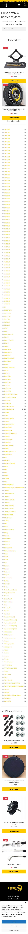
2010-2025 (7, 244)
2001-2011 (7, 150)
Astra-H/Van (7, 313)
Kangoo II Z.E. (8, 517)
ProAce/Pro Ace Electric (10, 590)
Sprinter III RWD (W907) (10, 629)
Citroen (6, 364)
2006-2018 (7, 202)
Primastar (7, 584)
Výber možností (14, 118)
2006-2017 (7, 198)
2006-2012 (7, 192)
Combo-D (6, 373)
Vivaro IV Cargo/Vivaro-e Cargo (12, 695)
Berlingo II (7, 325)
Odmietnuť (14, 926)
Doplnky (6, 412)
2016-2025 (7, 289)
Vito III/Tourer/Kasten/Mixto (12, 683)
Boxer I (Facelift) (8, 334)
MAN (5, 523)
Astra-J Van (7, 316)
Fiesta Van (7, 460)
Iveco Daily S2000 (8, 484)
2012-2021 (7, 259)
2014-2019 (7, 274)
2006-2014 (7, 196)
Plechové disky (8, 578)
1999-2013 (7, 141)
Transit (6, 659)
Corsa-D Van (7, 379)
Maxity (6, 532)
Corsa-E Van (7, 382)
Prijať (14, 921)
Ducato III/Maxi (8, 439)
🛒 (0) (25, 5)
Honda (6, 475)
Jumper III (7, 502)
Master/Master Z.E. (9, 529)
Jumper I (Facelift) (9, 493)
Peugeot (6, 575)
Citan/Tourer (7, 361)
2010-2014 (7, 238)
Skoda (6, 605)
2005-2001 (7, 180)
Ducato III (7, 436)
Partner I (6, 569)
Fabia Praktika (8, 454)
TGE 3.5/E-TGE (8, 647)
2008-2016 (7, 223)
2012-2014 (7, 256)
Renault (6, 596)
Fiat (5, 457)
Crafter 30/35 (7, 388)
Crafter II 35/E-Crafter (10, 397)
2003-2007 (7, 162)
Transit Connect (8, 662)
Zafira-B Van (7, 701)
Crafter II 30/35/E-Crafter (11, 394)
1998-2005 (7, 138)
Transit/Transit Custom (10, 668)
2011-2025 (7, 253)
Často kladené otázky (13, 898)
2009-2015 (7, 235)
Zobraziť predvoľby (14, 930)
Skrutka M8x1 (7, 608)
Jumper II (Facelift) (9, 499)
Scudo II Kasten (8, 602)
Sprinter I (6, 611)
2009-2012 (7, 232)
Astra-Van (7, 319)
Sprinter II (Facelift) (9, 617)
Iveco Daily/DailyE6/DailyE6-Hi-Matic (14, 487)
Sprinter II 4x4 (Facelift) (10, 620)
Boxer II (6, 337)
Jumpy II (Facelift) (9, 505)
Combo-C (6, 370)
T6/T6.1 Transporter (9, 638)
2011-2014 (7, 247)
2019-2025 (7, 298)
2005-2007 (7, 183)
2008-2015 (7, 220)
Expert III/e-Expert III (10, 451)
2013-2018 (7, 268)
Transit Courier (8, 665)
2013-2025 (7, 271)
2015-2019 (7, 283)
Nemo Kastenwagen (9, 550)
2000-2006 (7, 144)
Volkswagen (7, 698)
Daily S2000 (7, 400)
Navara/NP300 (8, 547)
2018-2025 (7, 295)
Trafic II (6, 653)
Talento (6, 641)
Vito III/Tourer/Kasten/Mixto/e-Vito (13, 686)
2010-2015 (7, 241)
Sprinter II (7, 614)
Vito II (6, 677)
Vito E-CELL (7, 674)
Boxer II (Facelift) (8, 340)
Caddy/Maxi (7, 355)
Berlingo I (7, 322)
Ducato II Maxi (8, 427)
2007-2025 (7, 217)
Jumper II (6, 496)
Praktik (6, 581)
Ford (5, 469)
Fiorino (6, 466)
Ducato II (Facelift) (9, 424)
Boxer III (6, 343)
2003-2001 (7, 159)
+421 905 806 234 (22, 1)
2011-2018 (7, 250)
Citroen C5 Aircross (9, 367)
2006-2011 (7, 189)
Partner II (6, 572)
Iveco (5, 481)
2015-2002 (7, 280)
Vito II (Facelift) (8, 680)
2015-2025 (7, 286)
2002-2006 (7, 153)
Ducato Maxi (7, 442)
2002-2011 (7, 156)
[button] (25, 902)
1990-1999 (7, 129)
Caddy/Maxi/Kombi (9, 358)
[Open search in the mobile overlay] (25, 4)
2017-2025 (7, 292)
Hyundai (6, 478)
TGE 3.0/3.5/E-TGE (9, 644)
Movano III (7, 544)
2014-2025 (7, 277)
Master (6, 526)
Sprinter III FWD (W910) (10, 626)
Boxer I (6, 331)
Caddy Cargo (7, 349)
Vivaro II (6, 689)
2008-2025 (7, 229)
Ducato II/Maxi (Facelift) (10, 433)
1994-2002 (7, 132)
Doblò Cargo (7, 403)
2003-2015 (7, 168)
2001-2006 (7, 147)
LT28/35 (6, 520)
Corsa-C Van (7, 376)
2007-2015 (7, 211)
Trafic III (6, 656)
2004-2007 (7, 174)
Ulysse (6, 671)
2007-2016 (7, 214)
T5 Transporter (8, 635)
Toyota (6, 650)
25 (5, 307)
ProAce (6, 587)
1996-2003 (7, 135)
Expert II (6, 448)
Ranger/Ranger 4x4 (9, 593)
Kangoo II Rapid (8, 514)
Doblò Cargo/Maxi (9, 406)
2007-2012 (7, 207)
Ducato (6, 415)
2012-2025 (7, 262)
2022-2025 (7, 304)
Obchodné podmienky (13, 896)
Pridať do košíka (14, 81)
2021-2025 (7, 301)
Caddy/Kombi (8, 352)
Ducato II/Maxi (8, 430)
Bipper (6, 328)
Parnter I (6, 566)
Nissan (6, 554)
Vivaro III (6, 692)
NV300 (6, 556)
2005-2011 (7, 186)
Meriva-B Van (7, 538)
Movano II (7, 541)
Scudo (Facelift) (8, 599)
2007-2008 (7, 205)
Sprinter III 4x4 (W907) (10, 623)
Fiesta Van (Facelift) (9, 463)
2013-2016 (7, 265)
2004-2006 (7, 171)
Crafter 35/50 (7, 391)
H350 (5, 472)
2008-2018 (7, 226)
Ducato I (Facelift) (9, 418)
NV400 (6, 560)
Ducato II (6, 421)
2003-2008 (7, 165)
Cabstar (6, 346)
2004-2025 (7, 177)
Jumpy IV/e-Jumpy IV (9, 511)
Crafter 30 (6, 385)
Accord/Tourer (8, 310)
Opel (5, 563)
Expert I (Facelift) (8, 445)
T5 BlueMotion (8, 632)
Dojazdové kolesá (9, 409)
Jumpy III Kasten (8, 508)
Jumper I (6, 490)
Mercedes (6, 535)
